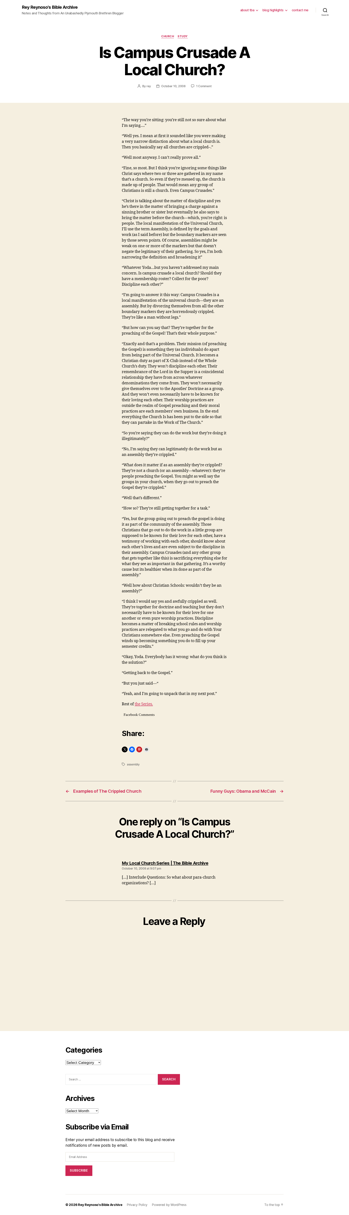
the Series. (144, 704)
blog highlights (273, 10)
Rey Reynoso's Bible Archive (50, 7)
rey (149, 86)
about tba (247, 10)
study (183, 36)
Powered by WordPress (169, 1205)
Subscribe (79, 1170)
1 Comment (204, 86)
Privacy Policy (137, 1205)
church (167, 36)
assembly (133, 764)
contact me (300, 10)
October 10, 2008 (173, 86)
